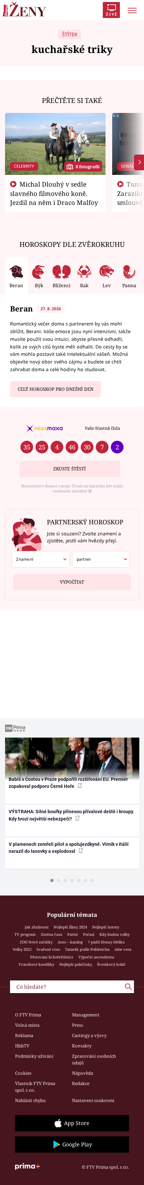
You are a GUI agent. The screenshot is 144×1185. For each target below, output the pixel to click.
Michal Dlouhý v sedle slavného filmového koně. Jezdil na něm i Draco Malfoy (54, 193)
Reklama (24, 1035)
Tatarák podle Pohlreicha (87, 949)
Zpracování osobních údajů (94, 1059)
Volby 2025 (22, 949)
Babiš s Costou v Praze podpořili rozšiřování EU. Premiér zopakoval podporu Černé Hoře (68, 783)
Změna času (51, 934)
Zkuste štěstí (69, 469)
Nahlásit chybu (30, 1100)
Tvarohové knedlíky (36, 964)
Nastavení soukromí (93, 1100)
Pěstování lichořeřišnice (51, 956)
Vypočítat (72, 582)
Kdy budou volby (114, 934)
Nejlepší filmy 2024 (70, 926)
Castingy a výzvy (89, 1035)
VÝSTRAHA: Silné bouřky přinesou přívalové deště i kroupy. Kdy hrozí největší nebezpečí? (71, 815)
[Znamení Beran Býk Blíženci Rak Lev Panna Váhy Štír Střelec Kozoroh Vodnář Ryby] (41, 559)
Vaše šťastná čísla (102, 428)
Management (85, 1015)
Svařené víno (48, 949)
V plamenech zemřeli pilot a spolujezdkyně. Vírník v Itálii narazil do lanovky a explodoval (69, 848)
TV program (25, 934)
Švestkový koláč (111, 964)
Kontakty (81, 1046)
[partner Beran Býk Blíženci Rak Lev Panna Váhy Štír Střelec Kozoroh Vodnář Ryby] (101, 559)
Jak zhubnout (37, 926)
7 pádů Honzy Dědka (106, 941)
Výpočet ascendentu (96, 956)
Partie (72, 934)
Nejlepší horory (105, 926)
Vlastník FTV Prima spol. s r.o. (35, 1086)
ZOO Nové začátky (36, 941)
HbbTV (22, 1046)
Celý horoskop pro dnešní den (55, 389)
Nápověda (82, 1073)
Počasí (88, 934)
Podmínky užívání (34, 1056)
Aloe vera (123, 949)
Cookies (23, 1073)
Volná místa (27, 1025)
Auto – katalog (70, 941)
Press (77, 1025)
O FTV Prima (28, 1015)
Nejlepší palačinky (75, 964)
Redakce (80, 1083)
